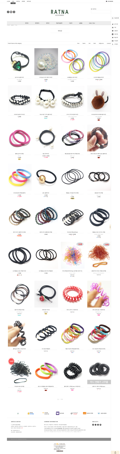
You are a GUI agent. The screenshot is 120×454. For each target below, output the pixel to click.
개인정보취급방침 (63, 424)
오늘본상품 (116, 18)
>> (62, 399)
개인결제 (116, 41)
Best (95, 43)
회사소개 (46, 424)
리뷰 (115, 27)
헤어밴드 (37, 23)
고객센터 (116, 44)
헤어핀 (26, 23)
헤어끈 (47, 23)
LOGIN (8, 1)
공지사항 (116, 24)
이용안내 (51, 424)
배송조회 (116, 37)
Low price (109, 43)
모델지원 (116, 34)
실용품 (80, 23)
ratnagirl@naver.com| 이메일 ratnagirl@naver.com (71, 430)
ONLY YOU (92, 23)
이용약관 (56, 424)
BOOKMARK (110, 1)
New (78, 43)
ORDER (23, 1)
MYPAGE (29, 1)
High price (101, 43)
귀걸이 (70, 23)
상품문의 (116, 30)
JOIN (13, 1)
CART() (18, 1)
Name (84, 43)
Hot (89, 43)
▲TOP (115, 452)
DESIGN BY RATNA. (22, 439)
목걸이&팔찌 (59, 23)
